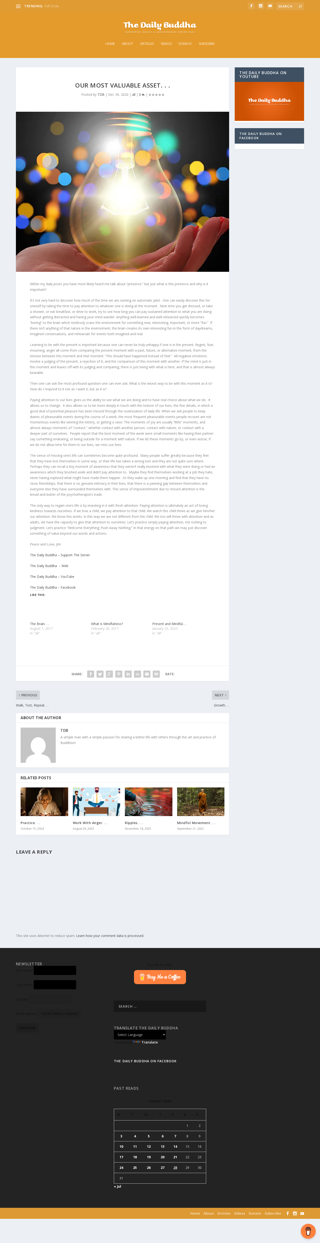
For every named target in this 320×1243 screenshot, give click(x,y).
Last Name (24, 984)
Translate (149, 1042)
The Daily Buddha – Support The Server (60, 555)
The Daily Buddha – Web (49, 566)
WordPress (86, 1213)
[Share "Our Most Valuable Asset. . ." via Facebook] (90, 674)
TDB (100, 94)
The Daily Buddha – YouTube (52, 576)
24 (121, 1167)
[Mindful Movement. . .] (201, 801)
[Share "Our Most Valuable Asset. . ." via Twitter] (100, 674)
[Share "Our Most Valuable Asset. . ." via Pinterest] (118, 674)
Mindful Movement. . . (196, 823)
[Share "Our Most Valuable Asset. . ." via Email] (147, 674)
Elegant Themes (46, 1213)
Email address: (27, 1013)
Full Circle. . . (54, 6)
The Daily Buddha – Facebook (53, 587)
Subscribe (207, 44)
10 (121, 1146)
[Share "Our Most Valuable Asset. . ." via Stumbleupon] (137, 674)
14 (175, 1146)
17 (121, 1157)
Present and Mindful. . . (169, 624)
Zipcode (22, 999)
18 (135, 1157)
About (127, 44)
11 (135, 1146)
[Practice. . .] (44, 801)
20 (162, 1157)
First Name (24, 970)
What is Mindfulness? (107, 624)
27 (162, 1167)
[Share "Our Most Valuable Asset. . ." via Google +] (109, 674)
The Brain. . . (39, 624)
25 (135, 1167)
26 (149, 1167)
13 (162, 1146)
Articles (147, 44)
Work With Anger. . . (90, 823)
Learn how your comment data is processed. (110, 935)
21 (175, 1157)
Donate (185, 44)
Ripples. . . (134, 823)
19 (149, 1157)
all (133, 94)
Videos (166, 44)
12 (149, 1146)
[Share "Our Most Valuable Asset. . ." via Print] (156, 674)
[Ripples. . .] (148, 801)
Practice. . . (30, 823)
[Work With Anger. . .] (96, 801)
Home (110, 44)
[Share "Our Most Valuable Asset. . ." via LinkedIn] (128, 674)
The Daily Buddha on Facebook (260, 135)
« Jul (117, 1186)
